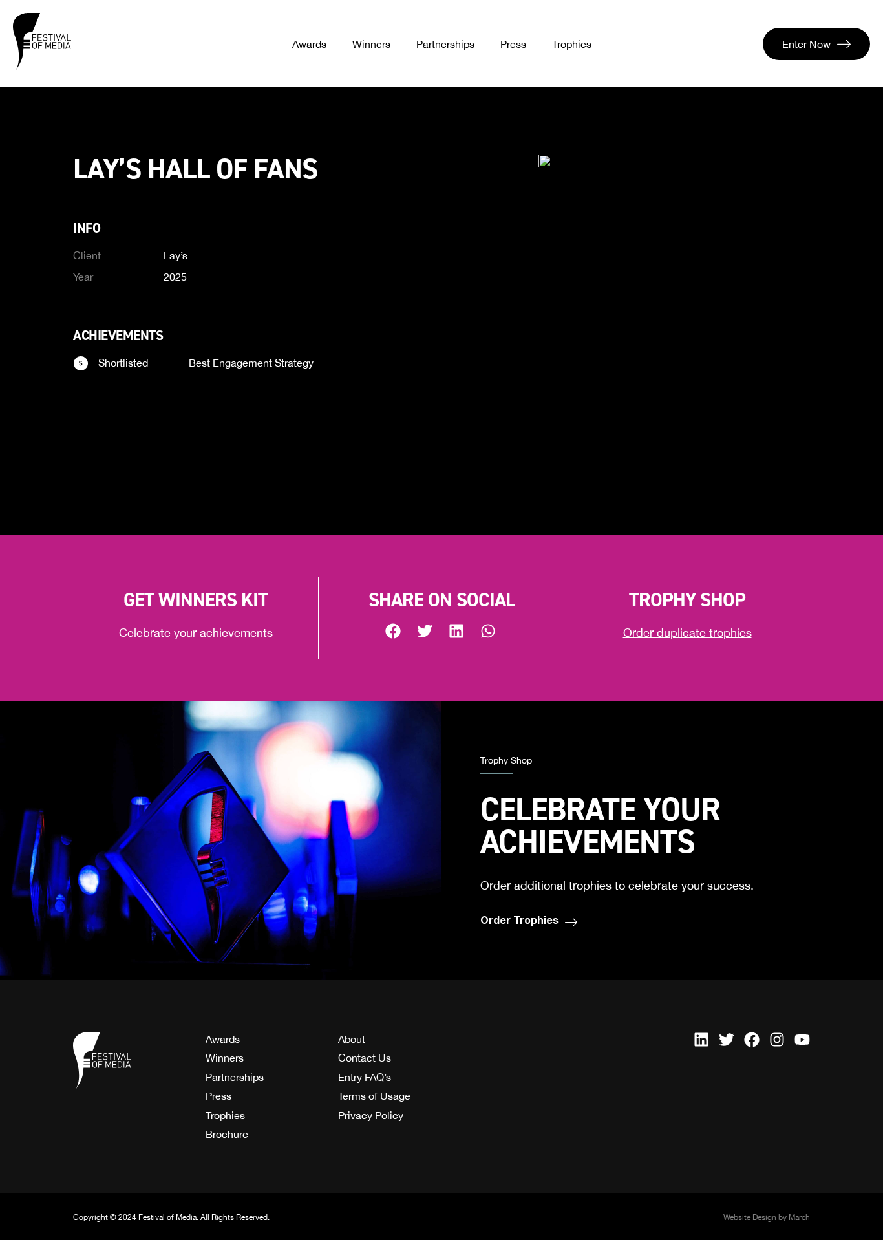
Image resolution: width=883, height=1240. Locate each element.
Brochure (227, 1134)
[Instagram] (777, 1039)
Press (513, 44)
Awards (309, 44)
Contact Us (364, 1058)
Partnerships (445, 44)
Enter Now (806, 44)
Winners (371, 44)
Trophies (571, 44)
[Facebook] (752, 1039)
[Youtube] (802, 1039)
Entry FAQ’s (364, 1077)
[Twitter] (726, 1039)
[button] (394, 630)
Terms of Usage (374, 1096)
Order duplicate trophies (687, 632)
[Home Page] (42, 42)
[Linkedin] (701, 1039)
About (351, 1039)
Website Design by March (766, 1217)
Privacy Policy (370, 1115)
